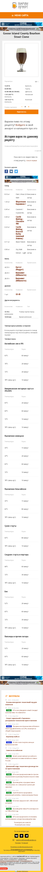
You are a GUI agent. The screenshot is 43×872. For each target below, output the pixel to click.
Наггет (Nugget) (20, 268)
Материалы (14, 696)
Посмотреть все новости (22, 822)
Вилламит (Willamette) (21, 273)
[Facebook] (7, 171)
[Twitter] (16, 171)
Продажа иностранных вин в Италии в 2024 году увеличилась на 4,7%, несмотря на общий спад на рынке (22, 728)
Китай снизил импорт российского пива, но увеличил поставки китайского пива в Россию (21, 758)
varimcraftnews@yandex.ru (23, 840)
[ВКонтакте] (12, 171)
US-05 (18, 294)
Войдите (20, 125)
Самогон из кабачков (14, 750)
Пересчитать (21, 112)
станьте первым (31, 161)
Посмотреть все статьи (22, 825)
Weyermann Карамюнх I (21, 202)
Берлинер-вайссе (12, 737)
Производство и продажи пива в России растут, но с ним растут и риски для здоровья (20, 784)
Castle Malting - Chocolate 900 (20, 220)
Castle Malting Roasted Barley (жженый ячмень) (20, 233)
